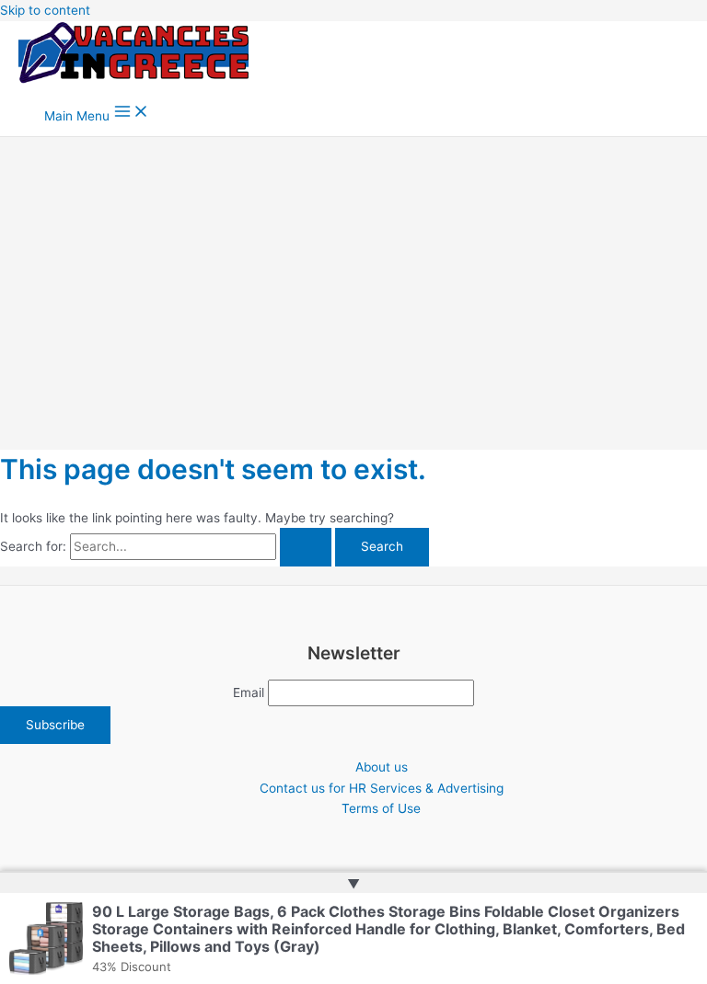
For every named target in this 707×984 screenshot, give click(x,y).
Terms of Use (381, 808)
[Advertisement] (353, 275)
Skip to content (45, 10)
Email (248, 692)
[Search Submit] (305, 547)
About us (381, 767)
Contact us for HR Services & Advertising (382, 788)
